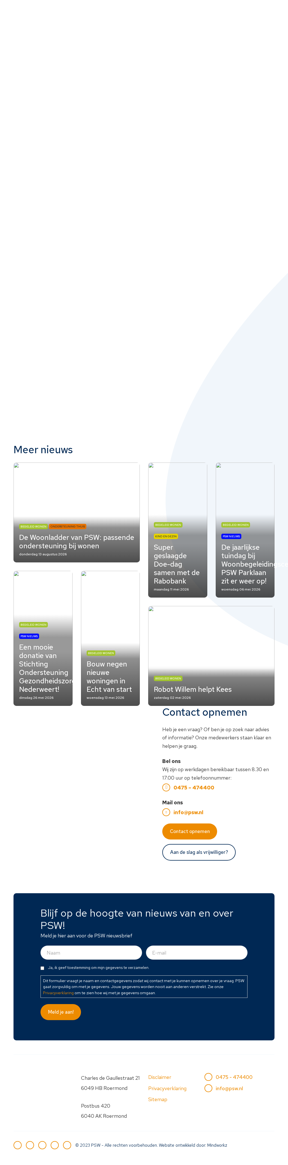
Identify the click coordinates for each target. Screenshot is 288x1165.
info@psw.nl (188, 812)
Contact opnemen (190, 831)
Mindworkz (217, 1145)
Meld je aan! (61, 1012)
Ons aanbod (114, 20)
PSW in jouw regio (158, 20)
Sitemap (157, 1099)
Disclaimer (159, 1077)
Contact (110, 36)
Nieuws (198, 20)
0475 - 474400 (234, 1077)
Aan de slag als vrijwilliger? (199, 852)
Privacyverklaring (58, 992)
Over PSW (228, 20)
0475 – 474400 (194, 787)
